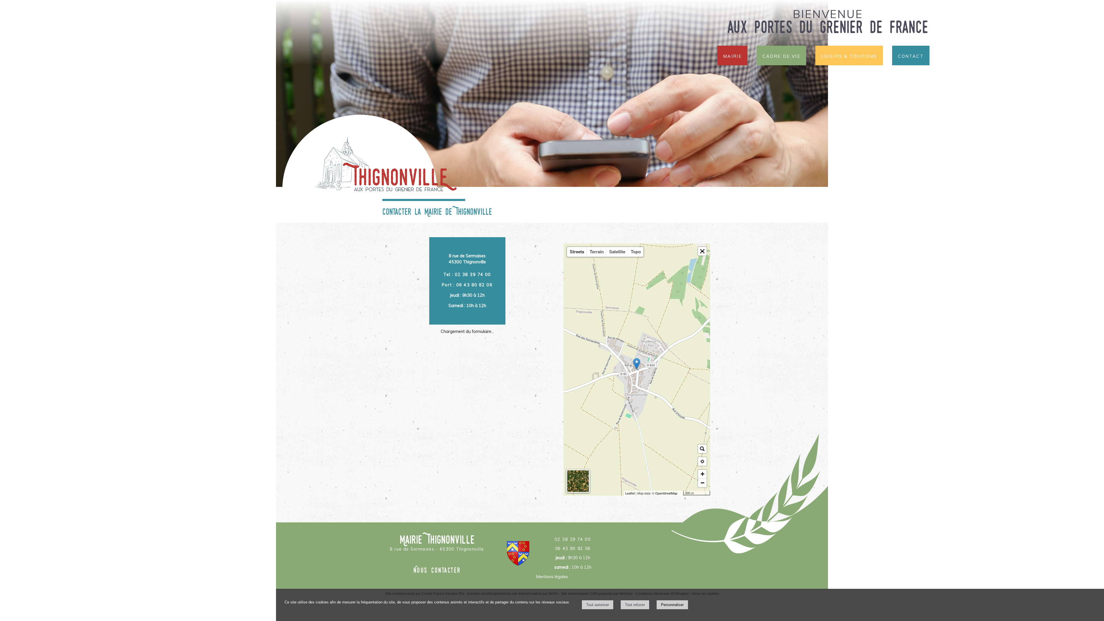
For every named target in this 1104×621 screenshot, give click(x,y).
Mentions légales (552, 576)
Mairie (732, 55)
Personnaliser (672, 605)
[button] (702, 251)
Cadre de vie (781, 55)
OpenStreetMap (666, 493)
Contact (910, 55)
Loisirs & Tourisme (849, 55)
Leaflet (630, 493)
